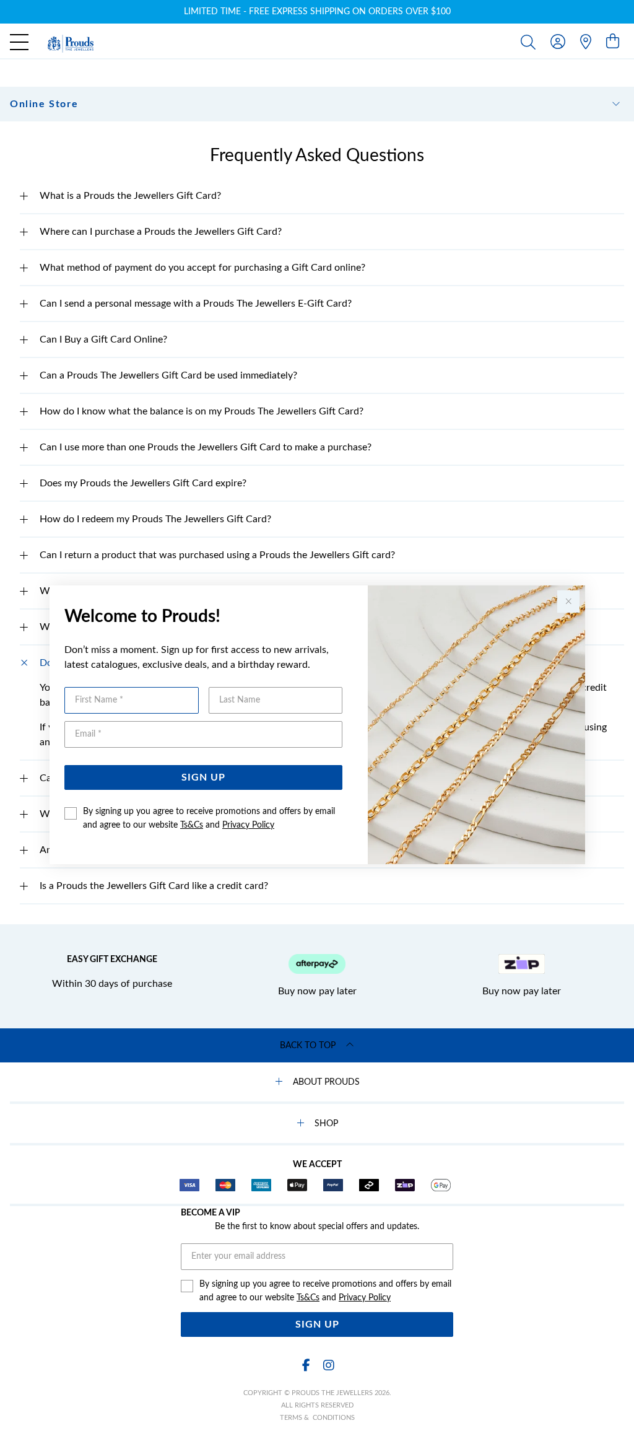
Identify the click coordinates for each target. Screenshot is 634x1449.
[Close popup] (568, 601)
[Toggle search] (530, 41)
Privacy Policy (248, 825)
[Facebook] (306, 1366)
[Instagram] (328, 1366)
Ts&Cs (191, 825)
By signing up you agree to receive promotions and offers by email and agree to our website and (209, 818)
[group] (317, 12)
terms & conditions (317, 1417)
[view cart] (612, 42)
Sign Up (203, 777)
